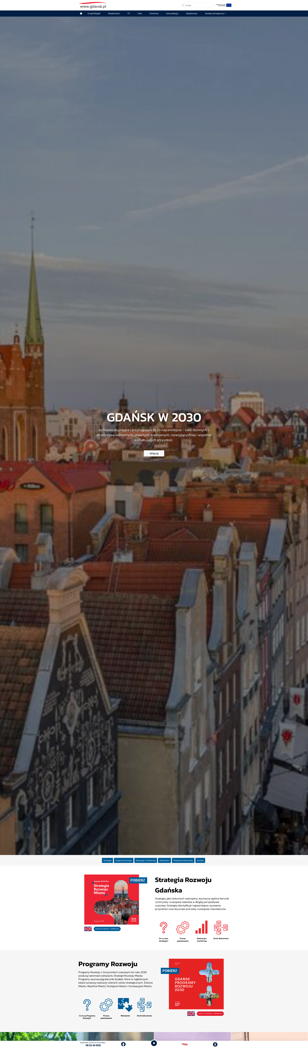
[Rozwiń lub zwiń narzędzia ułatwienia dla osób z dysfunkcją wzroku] (215, 1044)
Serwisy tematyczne (214, 13)
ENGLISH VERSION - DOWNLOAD (107, 928)
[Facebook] (123, 1044)
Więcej (154, 453)
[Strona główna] (81, 13)
